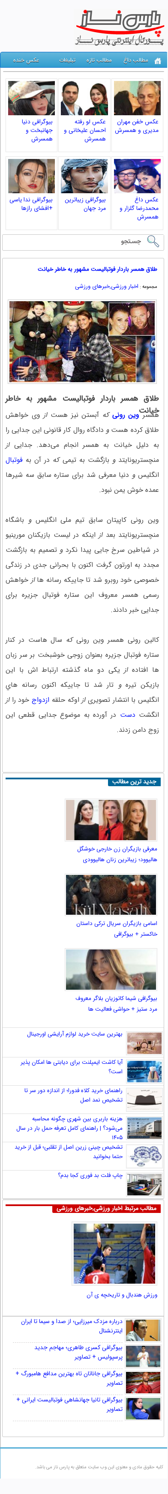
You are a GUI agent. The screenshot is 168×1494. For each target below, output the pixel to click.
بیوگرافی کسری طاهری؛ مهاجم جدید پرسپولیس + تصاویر (78, 1352)
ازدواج (40, 700)
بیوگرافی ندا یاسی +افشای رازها (31, 204)
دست (127, 715)
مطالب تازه (99, 60)
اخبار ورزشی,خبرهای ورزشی (106, 286)
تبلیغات (67, 60)
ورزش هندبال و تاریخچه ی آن (122, 1294)
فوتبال (14, 460)
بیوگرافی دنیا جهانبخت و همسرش (37, 130)
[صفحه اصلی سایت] (158, 61)
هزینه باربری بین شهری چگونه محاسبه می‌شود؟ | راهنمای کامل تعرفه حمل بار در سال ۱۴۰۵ (69, 1128)
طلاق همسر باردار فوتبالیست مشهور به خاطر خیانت (97, 269)
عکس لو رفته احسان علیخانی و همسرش (85, 130)
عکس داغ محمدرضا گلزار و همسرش (139, 208)
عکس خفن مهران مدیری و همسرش (137, 126)
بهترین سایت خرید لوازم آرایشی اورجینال (75, 1034)
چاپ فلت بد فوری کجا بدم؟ (90, 1175)
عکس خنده (26, 60)
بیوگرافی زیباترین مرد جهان (85, 204)
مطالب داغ (135, 60)
